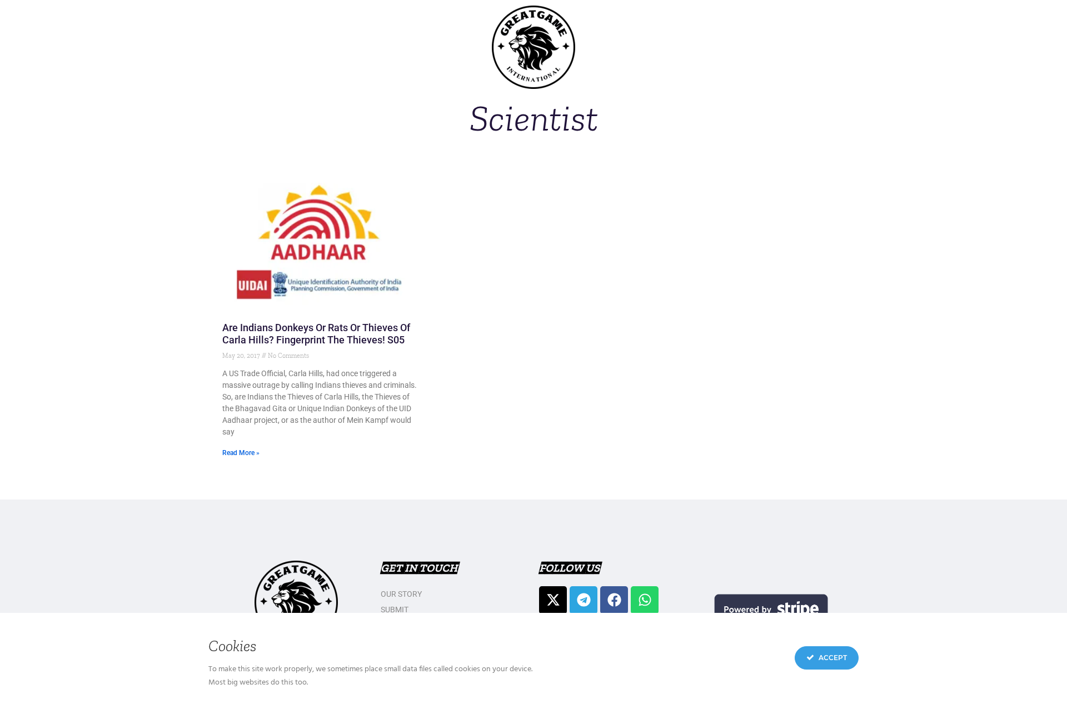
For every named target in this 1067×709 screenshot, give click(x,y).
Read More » (241, 453)
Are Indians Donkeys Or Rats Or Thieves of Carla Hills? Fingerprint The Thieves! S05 (316, 334)
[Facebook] (614, 600)
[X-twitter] (553, 600)
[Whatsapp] (645, 600)
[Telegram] (583, 600)
